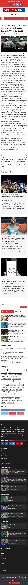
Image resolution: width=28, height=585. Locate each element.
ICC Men (10, 376)
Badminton (3, 558)
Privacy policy (16, 582)
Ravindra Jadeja (5, 389)
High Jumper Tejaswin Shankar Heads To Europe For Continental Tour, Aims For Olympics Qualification (13, 239)
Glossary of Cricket (5, 455)
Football (2, 555)
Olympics (4, 570)
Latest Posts (6, 311)
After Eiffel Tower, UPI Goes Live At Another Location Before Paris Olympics (13, 280)
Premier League (5, 387)
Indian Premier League (6, 378)
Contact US (3, 453)
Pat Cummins (20, 385)
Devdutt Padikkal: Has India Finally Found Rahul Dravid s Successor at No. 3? (16, 338)
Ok (10, 582)
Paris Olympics (13, 385)
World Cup (20, 400)
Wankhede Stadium (6, 400)
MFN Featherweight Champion (12, 146)
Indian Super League (17, 378)
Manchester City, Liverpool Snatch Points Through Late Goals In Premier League (17, 316)
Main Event (16, 144)
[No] (26, 579)
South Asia (15, 149)
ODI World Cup (5, 385)
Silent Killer (9, 149)
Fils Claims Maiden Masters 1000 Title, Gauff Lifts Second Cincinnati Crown (17, 324)
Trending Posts (19, 311)
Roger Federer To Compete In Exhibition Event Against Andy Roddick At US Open (15, 488)
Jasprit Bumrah (5, 380)
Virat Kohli (17, 398)
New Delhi (9, 147)
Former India (4, 374)
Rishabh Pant (19, 389)
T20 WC (3, 398)
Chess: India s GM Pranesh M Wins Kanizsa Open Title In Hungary (16, 472)
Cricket (2, 553)
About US (3, 450)
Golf (3, 573)
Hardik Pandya (19, 374)
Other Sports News (18, 138)
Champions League (13, 369)
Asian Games (4, 369)
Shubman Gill (11, 394)
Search (3, 304)
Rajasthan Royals (20, 387)
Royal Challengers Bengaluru (15, 391)
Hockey (2, 560)
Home (2, 550)
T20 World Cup (10, 398)
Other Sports (9, 138)
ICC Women (16, 376)
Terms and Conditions (5, 463)
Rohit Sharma (4, 391)
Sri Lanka (3, 396)
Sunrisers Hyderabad (11, 396)
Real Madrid (12, 389)
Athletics (4, 236)
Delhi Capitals (14, 372)
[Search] (25, 18)
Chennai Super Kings (6, 372)
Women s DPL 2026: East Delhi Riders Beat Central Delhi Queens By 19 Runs (17, 480)
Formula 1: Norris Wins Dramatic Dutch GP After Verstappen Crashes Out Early (16, 499)
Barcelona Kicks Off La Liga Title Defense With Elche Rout (16, 331)
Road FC (3, 149)
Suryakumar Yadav (21, 396)
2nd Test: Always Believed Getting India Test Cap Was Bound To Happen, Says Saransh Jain (17, 542)
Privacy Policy (4, 458)
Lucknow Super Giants (6, 383)
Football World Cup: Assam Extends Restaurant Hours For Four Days (12, 197)
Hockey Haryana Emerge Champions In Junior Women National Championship (16, 507)
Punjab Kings (12, 387)
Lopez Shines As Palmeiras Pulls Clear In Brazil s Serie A (12, 362)
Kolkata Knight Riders (19, 380)
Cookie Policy (4, 461)
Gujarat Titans (11, 374)
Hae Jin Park (9, 144)
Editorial (20, 34)
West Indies (13, 400)
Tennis (2, 563)
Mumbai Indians (16, 383)
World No (4, 402)
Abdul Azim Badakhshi (11, 140)
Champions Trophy (22, 369)
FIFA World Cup (22, 372)
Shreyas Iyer (4, 394)
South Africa (18, 394)
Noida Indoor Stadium (18, 147)
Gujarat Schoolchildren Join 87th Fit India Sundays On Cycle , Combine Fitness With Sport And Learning (16, 515)
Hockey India (4, 376)
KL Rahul (11, 380)
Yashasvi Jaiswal (10, 402)
